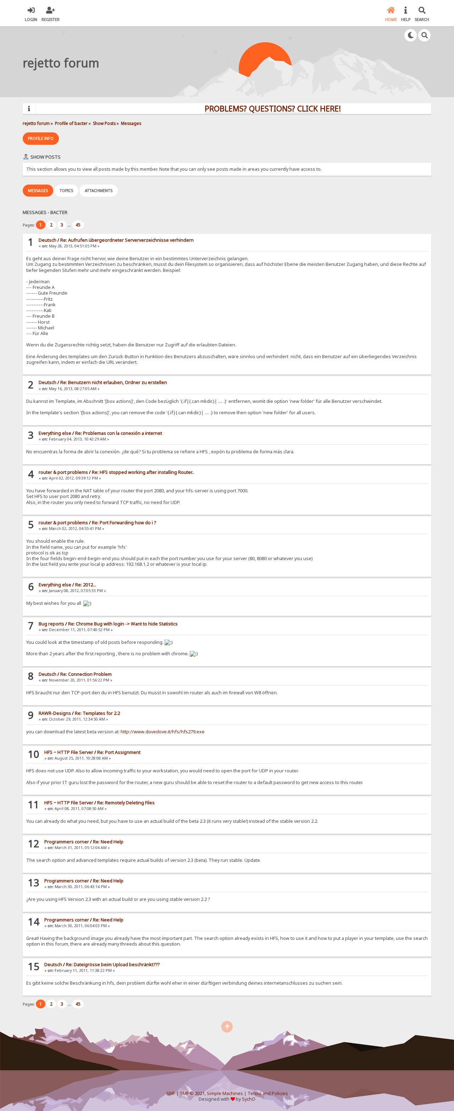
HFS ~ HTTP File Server (68, 752)
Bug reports (51, 624)
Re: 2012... (85, 585)
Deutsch (47, 240)
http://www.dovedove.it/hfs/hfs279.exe (163, 732)
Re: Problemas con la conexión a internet (118, 433)
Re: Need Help (108, 842)
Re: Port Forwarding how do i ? (124, 523)
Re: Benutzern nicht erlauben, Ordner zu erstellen (113, 382)
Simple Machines (225, 1093)
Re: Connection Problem (86, 674)
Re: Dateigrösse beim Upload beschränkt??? (113, 965)
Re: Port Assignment (118, 752)
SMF (170, 1093)
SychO (248, 1099)
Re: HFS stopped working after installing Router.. (143, 472)
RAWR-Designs (55, 713)
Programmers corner (66, 842)
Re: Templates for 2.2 (97, 713)
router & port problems (63, 472)
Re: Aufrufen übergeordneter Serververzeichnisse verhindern (127, 240)
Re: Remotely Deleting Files (126, 803)
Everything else (55, 433)
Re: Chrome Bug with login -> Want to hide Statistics (123, 624)
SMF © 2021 (192, 1093)
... (70, 225)
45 (78, 225)
